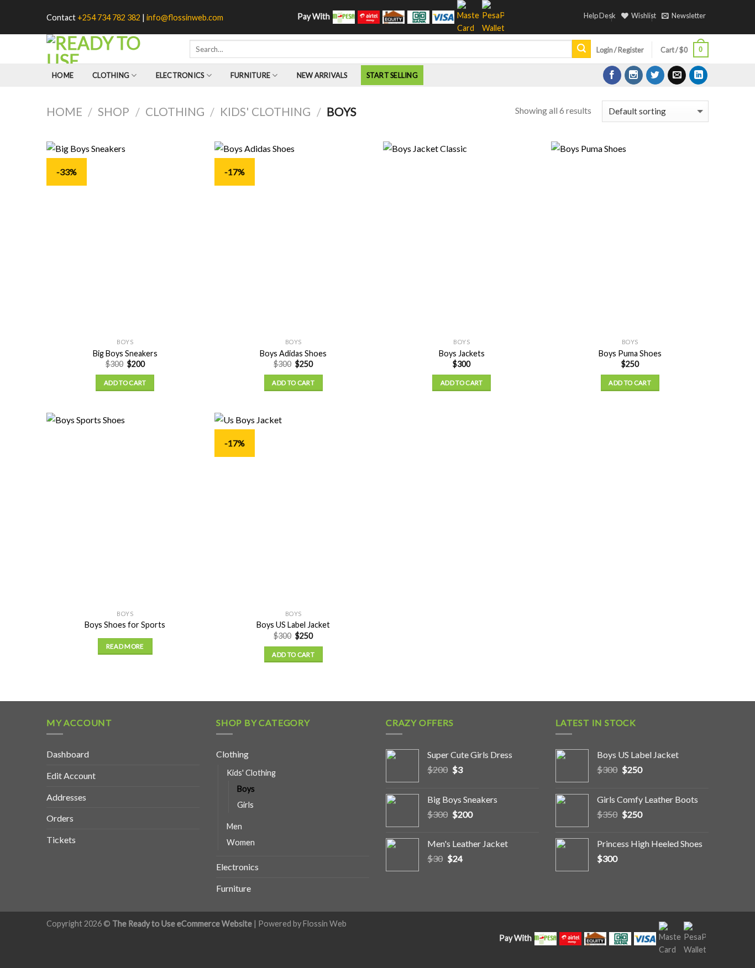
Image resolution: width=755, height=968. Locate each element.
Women (241, 842)
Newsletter (689, 15)
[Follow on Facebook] (612, 75)
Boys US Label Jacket (293, 624)
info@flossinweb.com (184, 17)
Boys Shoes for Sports (125, 624)
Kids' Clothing (265, 111)
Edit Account (71, 775)
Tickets (61, 839)
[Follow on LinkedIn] (698, 75)
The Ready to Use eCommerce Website (182, 923)
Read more (125, 646)
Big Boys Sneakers (125, 353)
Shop (113, 111)
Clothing (110, 75)
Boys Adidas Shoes (293, 353)
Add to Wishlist (186, 173)
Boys (246, 788)
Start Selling (392, 75)
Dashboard (67, 754)
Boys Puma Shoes (630, 353)
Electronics (180, 75)
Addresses (66, 797)
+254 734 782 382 (108, 17)
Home (63, 75)
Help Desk (600, 15)
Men (234, 826)
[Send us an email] (677, 75)
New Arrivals (322, 75)
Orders (60, 818)
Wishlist (643, 15)
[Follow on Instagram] (634, 75)
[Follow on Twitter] (655, 75)
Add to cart (125, 382)
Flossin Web (325, 923)
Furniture (250, 75)
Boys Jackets (462, 353)
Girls (245, 804)
